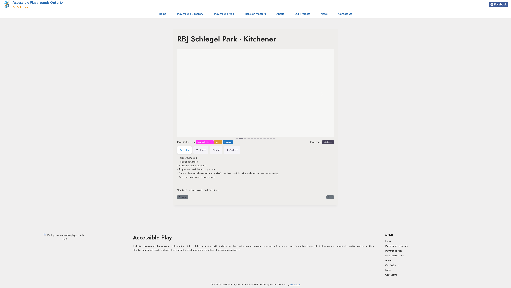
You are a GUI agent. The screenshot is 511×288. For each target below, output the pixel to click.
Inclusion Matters (255, 13)
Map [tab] (217, 149)
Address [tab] (233, 149)
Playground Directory (190, 13)
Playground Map (224, 13)
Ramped (227, 142)
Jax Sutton (295, 284)
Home (162, 13)
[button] (189, 94)
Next (330, 197)
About (280, 13)
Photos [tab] (202, 149)
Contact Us (345, 13)
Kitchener (328, 142)
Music (218, 142)
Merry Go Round (204, 142)
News (324, 13)
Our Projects (302, 13)
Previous (183, 197)
